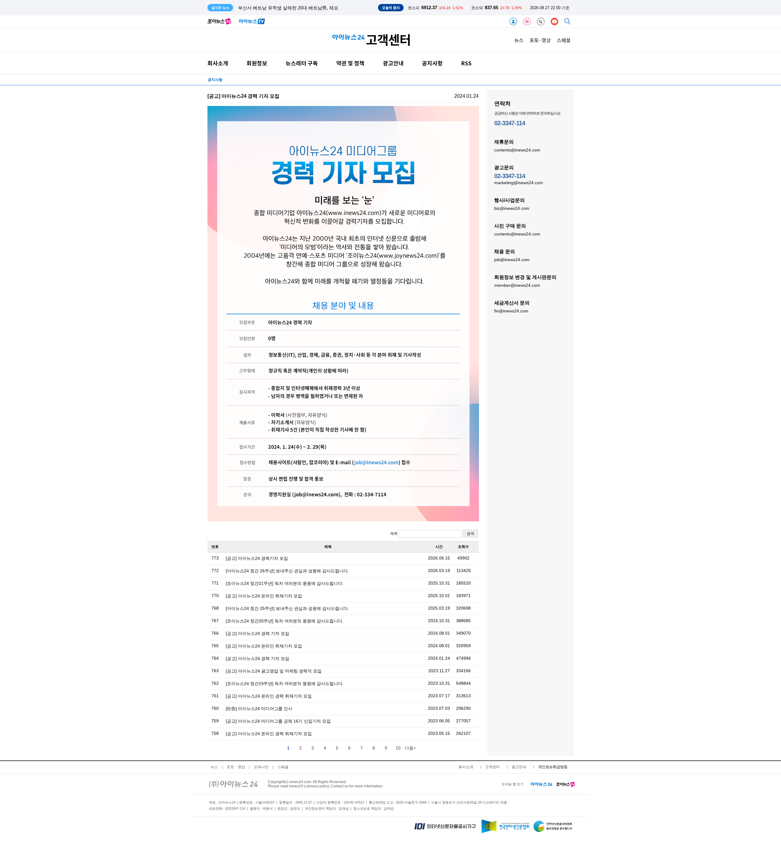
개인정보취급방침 (552, 767)
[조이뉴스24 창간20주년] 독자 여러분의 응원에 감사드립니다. (285, 620)
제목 (394, 533)
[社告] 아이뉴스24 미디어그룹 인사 (259, 708)
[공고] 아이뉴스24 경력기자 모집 (257, 558)
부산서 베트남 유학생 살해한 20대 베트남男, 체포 (288, 7)
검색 (470, 533)
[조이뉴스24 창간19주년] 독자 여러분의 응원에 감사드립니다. (285, 683)
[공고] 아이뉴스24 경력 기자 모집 (257, 633)
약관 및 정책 (350, 63)
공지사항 (432, 63)
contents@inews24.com (517, 150)
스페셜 (563, 40)
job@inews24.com (512, 259)
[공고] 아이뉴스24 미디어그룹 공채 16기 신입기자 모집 (278, 721)
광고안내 (393, 63)
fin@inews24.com (511, 310)
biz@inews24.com (511, 208)
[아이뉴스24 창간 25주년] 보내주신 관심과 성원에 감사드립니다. (287, 608)
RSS (466, 63)
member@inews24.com (517, 285)
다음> (410, 748)
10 (398, 748)
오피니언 (261, 767)
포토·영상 (540, 40)
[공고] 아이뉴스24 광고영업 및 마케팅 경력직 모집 (274, 671)
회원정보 (257, 63)
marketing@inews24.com (518, 182)
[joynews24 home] (565, 784)
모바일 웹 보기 (513, 784)
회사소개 (217, 63)
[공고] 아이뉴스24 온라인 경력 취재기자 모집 (269, 696)
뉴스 (519, 40)
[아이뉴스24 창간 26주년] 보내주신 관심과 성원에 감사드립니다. (287, 570)
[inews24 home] (233, 784)
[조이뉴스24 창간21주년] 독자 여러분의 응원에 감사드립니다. (285, 583)
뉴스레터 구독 (302, 63)
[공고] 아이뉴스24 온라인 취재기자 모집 (264, 595)
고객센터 (492, 767)
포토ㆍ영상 (236, 767)
